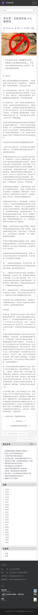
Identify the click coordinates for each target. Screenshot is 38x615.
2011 (6, 525)
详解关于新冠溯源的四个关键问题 (16, 468)
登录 (6, 556)
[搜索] (34, 10)
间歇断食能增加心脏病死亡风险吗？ (16, 451)
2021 (7, 502)
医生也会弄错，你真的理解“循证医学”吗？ (18, 458)
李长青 (18, 28)
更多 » (32, 444)
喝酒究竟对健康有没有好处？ (14, 476)
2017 (6, 512)
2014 (7, 520)
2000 (7, 537)
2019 (7, 507)
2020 (7, 505)
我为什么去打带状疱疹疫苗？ (14, 453)
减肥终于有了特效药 (11, 478)
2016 (7, 515)
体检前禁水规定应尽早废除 (13, 463)
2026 (7, 489)
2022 (7, 500)
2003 (7, 535)
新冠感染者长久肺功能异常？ (14, 466)
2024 (7, 494)
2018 (7, 510)
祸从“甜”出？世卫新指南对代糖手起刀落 (18, 473)
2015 (7, 517)
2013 (7, 522)
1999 (7, 540)
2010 (7, 527)
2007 (7, 530)
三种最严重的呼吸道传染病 (13, 456)
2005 (7, 532)
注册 (6, 553)
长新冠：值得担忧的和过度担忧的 (16, 471)
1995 (7, 542)
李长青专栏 (27, 28)
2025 (7, 492)
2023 (7, 497)
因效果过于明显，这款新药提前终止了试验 (19, 461)
